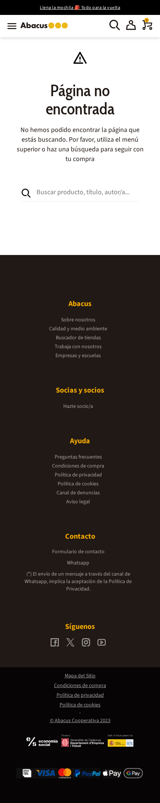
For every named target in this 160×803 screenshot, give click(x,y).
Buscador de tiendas (78, 337)
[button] (131, 26)
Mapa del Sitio (80, 676)
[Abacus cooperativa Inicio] (46, 29)
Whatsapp (78, 563)
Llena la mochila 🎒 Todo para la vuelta (80, 7)
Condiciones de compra (78, 466)
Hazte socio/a (78, 406)
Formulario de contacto (78, 551)
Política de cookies (78, 484)
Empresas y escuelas (78, 355)
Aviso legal (78, 502)
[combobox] (87, 192)
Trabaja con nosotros (78, 346)
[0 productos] (147, 28)
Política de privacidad (78, 475)
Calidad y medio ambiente (78, 329)
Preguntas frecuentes (78, 457)
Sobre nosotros (78, 320)
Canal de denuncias (78, 493)
